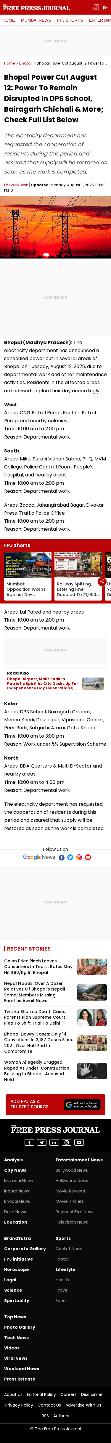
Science (13, 1290)
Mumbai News (36, 20)
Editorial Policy (41, 1394)
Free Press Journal (36, 7)
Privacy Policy (19, 1405)
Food (61, 1301)
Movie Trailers (70, 1201)
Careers (68, 1394)
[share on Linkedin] (54, 1142)
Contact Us (49, 1405)
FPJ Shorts (70, 20)
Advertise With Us (83, 1405)
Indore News (16, 1191)
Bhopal (25, 63)
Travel (62, 1290)
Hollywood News (72, 1181)
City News (15, 1170)
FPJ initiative (18, 1259)
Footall (62, 1259)
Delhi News (15, 1212)
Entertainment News (79, 1160)
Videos (12, 1348)
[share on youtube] (79, 1142)
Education (15, 1222)
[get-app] (105, 7)
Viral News (16, 1358)
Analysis (13, 1160)
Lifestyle (65, 1269)
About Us (13, 1394)
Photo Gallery (19, 1327)
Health (62, 1280)
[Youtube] (88, 857)
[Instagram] (79, 857)
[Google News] (39, 857)
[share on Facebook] (29, 1142)
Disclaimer (92, 1394)
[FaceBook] (61, 857)
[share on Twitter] (41, 1142)
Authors (61, 1416)
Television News (72, 1222)
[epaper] (96, 7)
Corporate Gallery (25, 1249)
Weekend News (21, 1369)
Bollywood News (72, 1170)
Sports (63, 1238)
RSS (45, 1416)
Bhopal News (17, 1201)
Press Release (20, 1379)
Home (8, 20)
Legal (10, 1280)
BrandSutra (17, 1238)
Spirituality (16, 1301)
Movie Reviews (70, 1191)
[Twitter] (70, 857)
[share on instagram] (66, 1142)
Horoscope (16, 1269)
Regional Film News (75, 1212)
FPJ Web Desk (16, 184)
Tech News (16, 1338)
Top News (15, 1317)
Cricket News (69, 1249)
